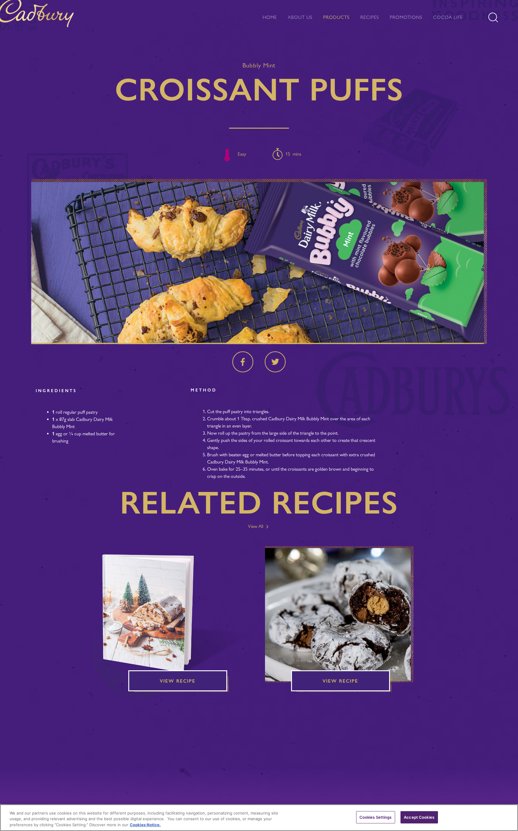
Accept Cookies (419, 817)
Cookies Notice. (145, 824)
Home (270, 17)
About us (300, 17)
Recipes (369, 17)
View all (256, 526)
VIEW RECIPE (177, 681)
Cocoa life (448, 17)
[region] (259, 817)
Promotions (406, 17)
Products (336, 17)
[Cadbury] (38, 15)
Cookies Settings (375, 817)
